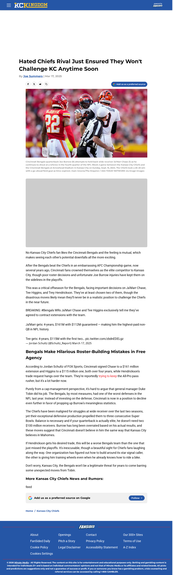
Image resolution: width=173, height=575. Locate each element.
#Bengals (47, 310)
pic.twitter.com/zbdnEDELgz (104, 338)
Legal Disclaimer (69, 547)
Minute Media (21, 562)
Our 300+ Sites (133, 535)
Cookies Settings (41, 553)
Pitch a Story (66, 541)
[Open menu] (9, 5)
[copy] (46, 84)
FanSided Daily (40, 541)
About (34, 535)
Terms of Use (132, 541)
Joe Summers (33, 76)
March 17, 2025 (82, 343)
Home (29, 510)
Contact (91, 535)
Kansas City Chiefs (48, 510)
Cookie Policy (39, 547)
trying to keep (108, 376)
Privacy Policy (95, 541)
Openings (64, 535)
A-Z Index (129, 547)
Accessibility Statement (102, 547)
